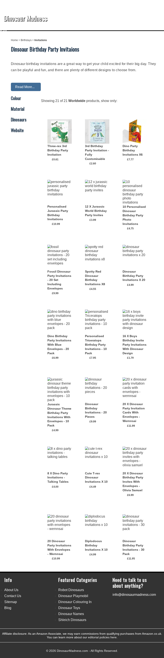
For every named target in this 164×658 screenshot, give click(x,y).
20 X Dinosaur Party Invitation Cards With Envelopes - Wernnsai (134, 412)
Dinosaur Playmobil (73, 596)
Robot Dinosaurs (71, 590)
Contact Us (12, 596)
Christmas (72, 26)
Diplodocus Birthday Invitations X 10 (96, 545)
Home (14, 40)
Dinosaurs (10, 26)
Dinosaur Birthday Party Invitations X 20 (134, 276)
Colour (16, 98)
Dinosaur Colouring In (75, 602)
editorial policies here (102, 637)
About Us (11, 590)
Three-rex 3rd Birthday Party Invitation (57, 150)
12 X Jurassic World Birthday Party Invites (96, 211)
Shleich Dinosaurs (72, 620)
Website (17, 130)
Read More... (25, 87)
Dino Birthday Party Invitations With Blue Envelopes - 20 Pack (59, 344)
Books (55, 26)
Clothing (119, 26)
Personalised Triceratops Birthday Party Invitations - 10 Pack (96, 344)
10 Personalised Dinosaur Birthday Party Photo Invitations (134, 215)
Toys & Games (34, 26)
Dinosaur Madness (25, 18)
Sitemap (10, 602)
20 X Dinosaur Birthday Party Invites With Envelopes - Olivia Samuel (133, 482)
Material (17, 109)
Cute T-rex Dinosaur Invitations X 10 (96, 478)
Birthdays (138, 26)
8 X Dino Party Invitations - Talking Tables (58, 478)
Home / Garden (96, 26)
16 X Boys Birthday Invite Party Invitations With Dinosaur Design (134, 344)
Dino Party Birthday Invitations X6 (133, 150)
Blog (7, 608)
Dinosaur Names (71, 614)
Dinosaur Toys (69, 608)
